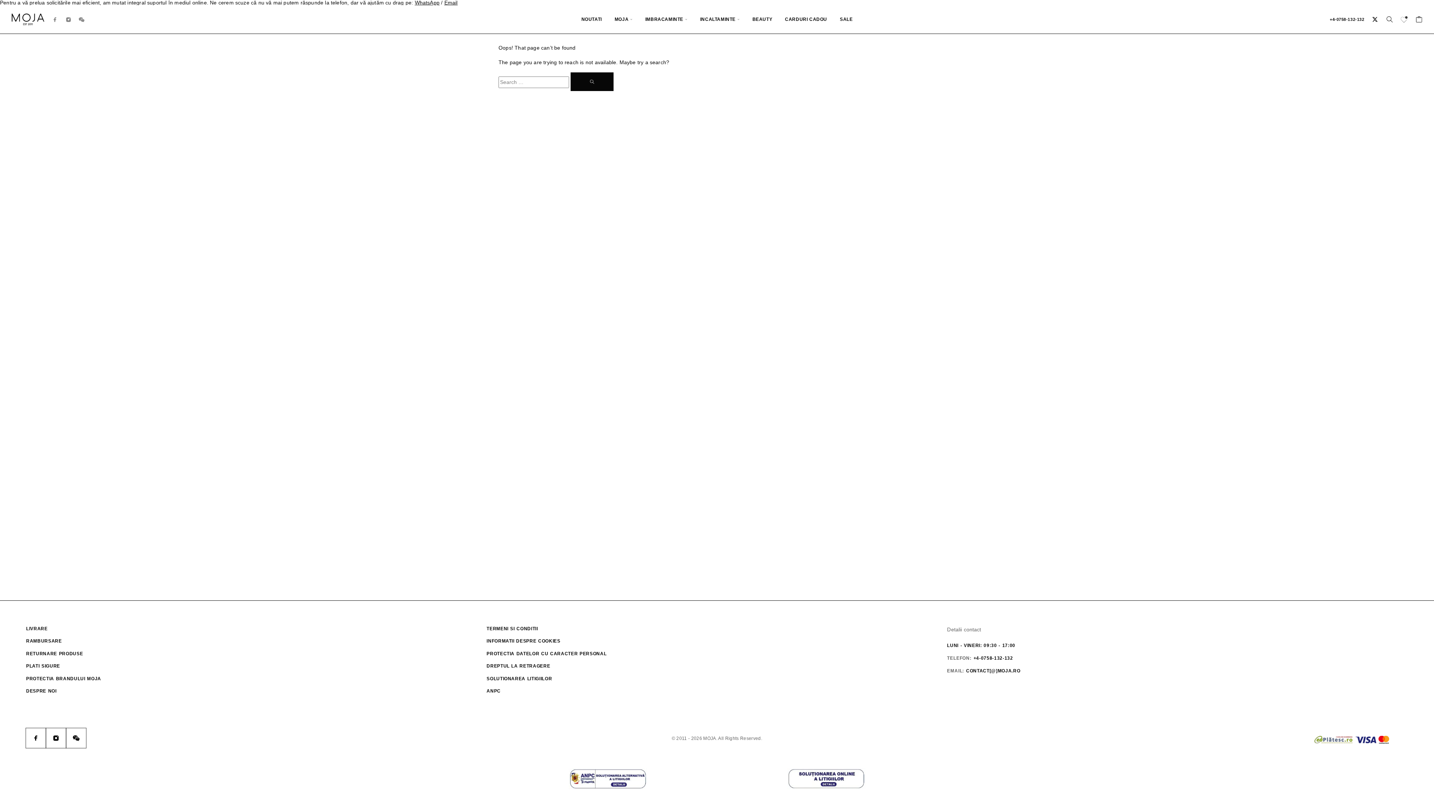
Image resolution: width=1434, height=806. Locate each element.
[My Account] (1375, 19)
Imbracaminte (664, 19)
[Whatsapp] (82, 19)
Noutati (591, 19)
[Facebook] (55, 19)
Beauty (762, 19)
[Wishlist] (1404, 20)
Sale (846, 19)
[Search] (1389, 19)
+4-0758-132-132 (1347, 19)
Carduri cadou (806, 19)
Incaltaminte (718, 19)
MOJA (621, 19)
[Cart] (1419, 20)
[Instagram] (69, 19)
